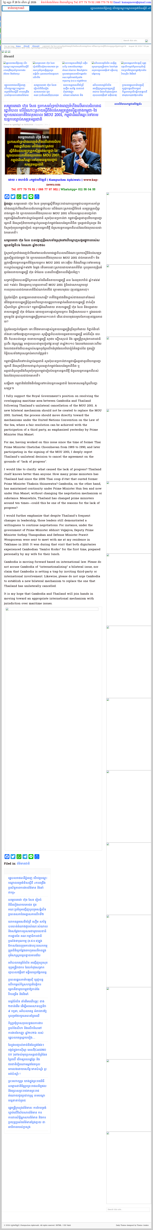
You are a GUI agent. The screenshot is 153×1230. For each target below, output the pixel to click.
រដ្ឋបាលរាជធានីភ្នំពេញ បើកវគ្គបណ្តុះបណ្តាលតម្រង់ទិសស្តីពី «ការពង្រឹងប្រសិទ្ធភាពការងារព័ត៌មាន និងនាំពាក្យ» (27, 885)
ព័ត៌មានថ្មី (26, 46)
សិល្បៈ (91, 40)
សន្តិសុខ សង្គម (77, 40)
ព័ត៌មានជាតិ (21, 40)
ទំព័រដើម (8, 40)
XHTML (58, 1225)
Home (18, 46)
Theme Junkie (143, 1225)
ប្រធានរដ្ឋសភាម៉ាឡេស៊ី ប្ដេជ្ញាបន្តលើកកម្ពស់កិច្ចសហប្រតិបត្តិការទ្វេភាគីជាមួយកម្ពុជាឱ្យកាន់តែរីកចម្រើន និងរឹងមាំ (25, 987)
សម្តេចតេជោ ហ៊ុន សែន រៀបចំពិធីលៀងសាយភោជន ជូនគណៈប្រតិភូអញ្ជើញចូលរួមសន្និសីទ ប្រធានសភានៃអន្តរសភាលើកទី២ (27, 907)
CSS (64, 1225)
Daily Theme (121, 1225)
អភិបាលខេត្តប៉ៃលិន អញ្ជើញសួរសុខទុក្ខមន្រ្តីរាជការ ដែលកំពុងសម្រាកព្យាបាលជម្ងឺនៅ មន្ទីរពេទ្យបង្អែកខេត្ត (28, 968)
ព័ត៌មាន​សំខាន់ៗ (106, 40)
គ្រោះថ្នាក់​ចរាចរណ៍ (57, 40)
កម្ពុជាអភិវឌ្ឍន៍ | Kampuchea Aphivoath (76, 24)
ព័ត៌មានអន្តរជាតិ (38, 40)
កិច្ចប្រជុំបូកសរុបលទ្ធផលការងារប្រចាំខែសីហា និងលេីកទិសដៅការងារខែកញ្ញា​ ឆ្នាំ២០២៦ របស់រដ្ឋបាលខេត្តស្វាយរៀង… (25, 1030)
